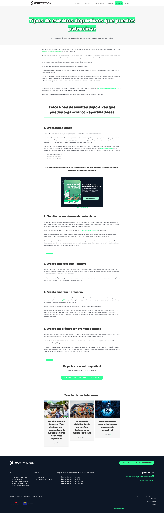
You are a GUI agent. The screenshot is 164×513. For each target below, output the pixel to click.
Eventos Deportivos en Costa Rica (72, 483)
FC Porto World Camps (21, 485)
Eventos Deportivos (20, 477)
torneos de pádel (60, 300)
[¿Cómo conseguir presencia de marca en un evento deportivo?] (107, 409)
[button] (82, 378)
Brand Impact (18, 479)
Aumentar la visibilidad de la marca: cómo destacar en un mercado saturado (82, 427)
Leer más (56, 443)
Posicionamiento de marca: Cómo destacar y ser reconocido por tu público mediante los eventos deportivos (56, 430)
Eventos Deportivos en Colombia (72, 481)
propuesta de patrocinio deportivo (108, 88)
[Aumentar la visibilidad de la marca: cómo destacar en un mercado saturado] (82, 409)
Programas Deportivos (21, 483)
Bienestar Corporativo (21, 481)
